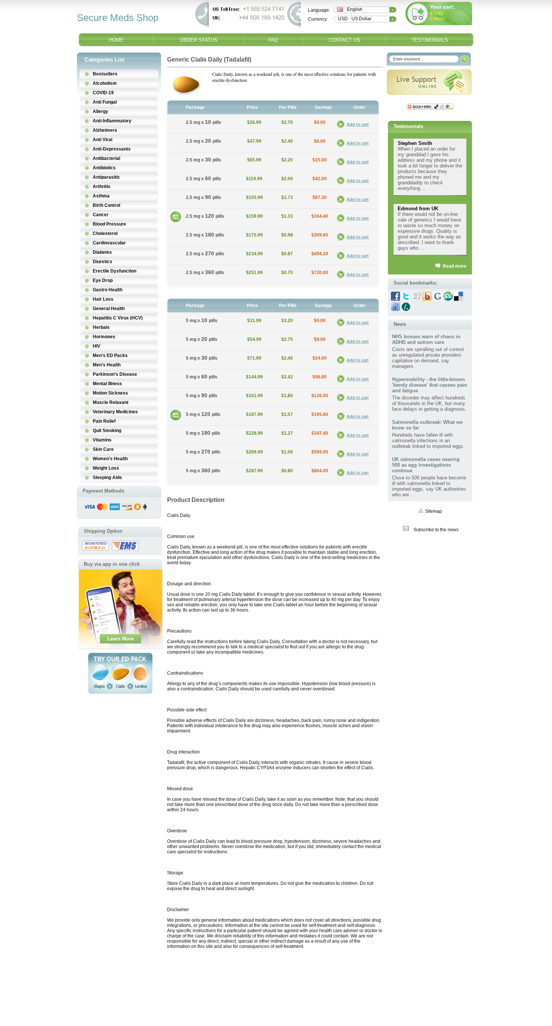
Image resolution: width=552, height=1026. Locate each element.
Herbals (101, 327)
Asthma (101, 196)
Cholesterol (105, 233)
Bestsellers (105, 74)
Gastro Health (107, 289)
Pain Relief (104, 421)
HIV (96, 346)
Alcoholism (105, 83)
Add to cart (358, 124)
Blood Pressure (109, 224)
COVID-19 (103, 92)
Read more (454, 266)
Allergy (100, 111)
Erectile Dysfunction (114, 271)
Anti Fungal (105, 102)
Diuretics (102, 261)
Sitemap (433, 511)
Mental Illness (107, 383)
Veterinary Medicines (115, 411)
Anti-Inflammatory (112, 121)
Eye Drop (103, 280)
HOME (116, 40)
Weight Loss (106, 468)
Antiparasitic (106, 177)
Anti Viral (102, 139)
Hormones (104, 336)
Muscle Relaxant (110, 402)
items (439, 18)
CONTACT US (344, 40)
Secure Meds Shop (117, 17)
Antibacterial (106, 158)
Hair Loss (103, 299)
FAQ (273, 40)
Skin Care (103, 449)
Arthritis (101, 186)
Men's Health (107, 365)
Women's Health (110, 458)
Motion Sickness (110, 393)
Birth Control (106, 205)
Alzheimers (105, 130)
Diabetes (102, 252)
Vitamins (102, 440)
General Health (109, 308)
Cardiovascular (109, 243)
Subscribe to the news (435, 529)
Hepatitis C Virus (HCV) (118, 318)
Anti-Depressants (112, 149)
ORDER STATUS (198, 40)
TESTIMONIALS (430, 40)
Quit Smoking (107, 430)
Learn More (120, 639)
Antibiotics (104, 167)
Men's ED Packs (110, 355)
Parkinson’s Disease (115, 374)
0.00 (438, 13)
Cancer (101, 214)
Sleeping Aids (107, 477)
